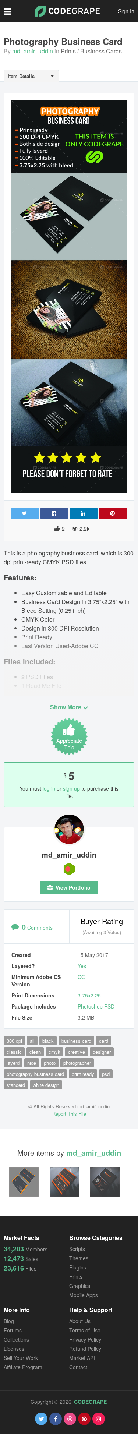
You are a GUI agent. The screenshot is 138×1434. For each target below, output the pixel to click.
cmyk (54, 1051)
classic (14, 1051)
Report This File (69, 1113)
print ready (83, 1073)
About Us (80, 1321)
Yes (82, 965)
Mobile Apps (83, 1295)
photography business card (35, 1073)
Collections (16, 1339)
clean (35, 1051)
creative (76, 1051)
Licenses (14, 1348)
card (103, 1040)
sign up (71, 788)
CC (81, 977)
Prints (68, 51)
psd (106, 1073)
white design (46, 1084)
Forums (13, 1330)
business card (76, 1040)
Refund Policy (85, 1348)
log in (49, 788)
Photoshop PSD (96, 1006)
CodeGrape (90, 1401)
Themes (78, 1258)
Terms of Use (84, 1330)
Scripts (77, 1249)
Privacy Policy (85, 1339)
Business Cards (101, 51)
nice (31, 1062)
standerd (16, 1084)
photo (50, 1062)
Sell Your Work (21, 1357)
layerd (13, 1062)
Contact (78, 1367)
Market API (82, 1357)
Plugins (77, 1267)
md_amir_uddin (32, 51)
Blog (9, 1321)
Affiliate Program (23, 1367)
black (48, 1040)
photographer (77, 1062)
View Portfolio (72, 887)
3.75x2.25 (89, 995)
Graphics (79, 1285)
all (32, 1040)
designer (102, 1051)
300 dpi (14, 1040)
